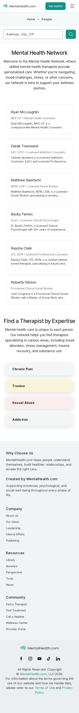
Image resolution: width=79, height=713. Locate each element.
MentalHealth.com (33, 674)
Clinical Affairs (15, 534)
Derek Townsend (24, 146)
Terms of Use (45, 688)
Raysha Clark (21, 248)
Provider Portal (16, 629)
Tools (9, 578)
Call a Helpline (15, 616)
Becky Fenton (22, 214)
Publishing (12, 540)
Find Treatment (16, 610)
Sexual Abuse (23, 403)
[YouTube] (39, 658)
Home (31, 19)
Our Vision (12, 522)
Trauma (18, 386)
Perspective (14, 572)
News (10, 585)
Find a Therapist (16, 604)
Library (10, 560)
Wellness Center (17, 623)
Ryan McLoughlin (25, 112)
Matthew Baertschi (26, 180)
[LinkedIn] (58, 658)
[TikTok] (48, 658)
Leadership (13, 528)
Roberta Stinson (23, 282)
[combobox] (33, 34)
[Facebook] (21, 658)
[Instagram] (30, 658)
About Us (12, 515)
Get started (56, 6)
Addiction (20, 419)
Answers (11, 566)
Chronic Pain (22, 369)
